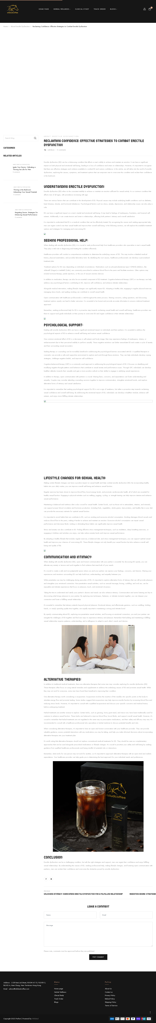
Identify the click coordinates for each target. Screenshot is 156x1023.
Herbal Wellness (61, 9)
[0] (150, 9)
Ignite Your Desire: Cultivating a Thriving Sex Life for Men (24, 168)
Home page (44, 9)
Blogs (113, 9)
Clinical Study (82, 9)
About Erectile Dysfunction (21, 164)
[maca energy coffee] (98, 806)
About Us (108, 988)
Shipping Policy (110, 1002)
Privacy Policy (110, 995)
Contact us (109, 992)
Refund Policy (110, 999)
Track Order (100, 9)
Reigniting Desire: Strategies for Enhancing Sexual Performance (26, 213)
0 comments (16, 172)
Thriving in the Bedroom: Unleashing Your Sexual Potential (25, 191)
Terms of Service (111, 1005)
